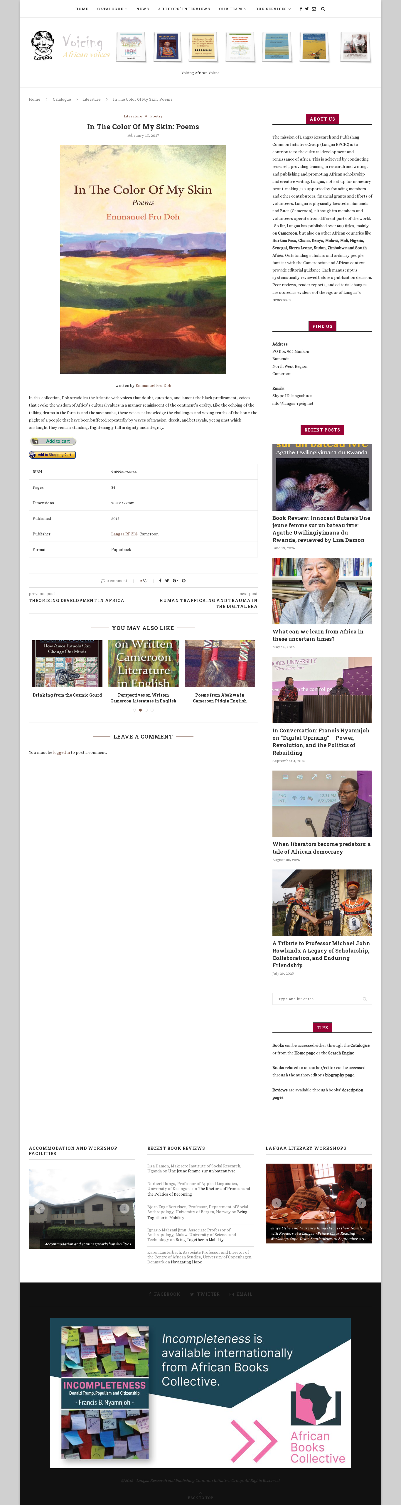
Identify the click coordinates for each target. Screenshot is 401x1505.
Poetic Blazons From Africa (67, 695)
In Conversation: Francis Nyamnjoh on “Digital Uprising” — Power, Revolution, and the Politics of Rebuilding (321, 741)
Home (81, 8)
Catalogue (110, 8)
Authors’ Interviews (184, 8)
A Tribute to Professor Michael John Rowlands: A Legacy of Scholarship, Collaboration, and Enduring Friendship (321, 954)
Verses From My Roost (219, 695)
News (142, 8)
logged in (61, 746)
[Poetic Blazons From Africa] (67, 663)
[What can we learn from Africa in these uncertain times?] (322, 591)
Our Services (271, 8)
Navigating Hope (186, 1262)
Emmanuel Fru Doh (153, 385)
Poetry (156, 116)
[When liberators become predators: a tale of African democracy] (322, 804)
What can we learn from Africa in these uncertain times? (318, 635)
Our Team (230, 8)
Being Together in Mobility (200, 1239)
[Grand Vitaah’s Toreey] (143, 663)
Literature (91, 99)
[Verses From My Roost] (220, 663)
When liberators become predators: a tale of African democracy (321, 847)
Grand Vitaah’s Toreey (143, 695)
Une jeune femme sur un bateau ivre (201, 1171)
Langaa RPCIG (124, 534)
